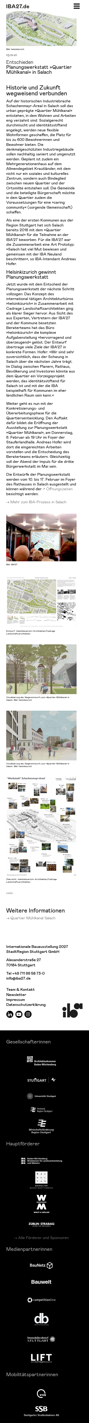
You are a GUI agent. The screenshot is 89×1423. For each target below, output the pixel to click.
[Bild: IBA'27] (41, 537)
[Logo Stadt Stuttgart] (41, 1079)
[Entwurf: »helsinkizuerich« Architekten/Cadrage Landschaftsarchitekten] (41, 601)
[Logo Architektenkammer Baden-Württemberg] (41, 1061)
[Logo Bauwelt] (41, 1282)
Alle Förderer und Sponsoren (43, 1237)
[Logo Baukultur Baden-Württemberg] (41, 1180)
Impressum (15, 1000)
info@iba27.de (18, 978)
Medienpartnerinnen (29, 1249)
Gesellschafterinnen (28, 1041)
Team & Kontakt (20, 990)
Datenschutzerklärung (26, 1005)
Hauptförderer (23, 1143)
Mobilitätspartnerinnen (32, 1374)
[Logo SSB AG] (41, 1411)
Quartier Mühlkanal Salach (32, 917)
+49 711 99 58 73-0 (28, 973)
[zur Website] (41, 1110)
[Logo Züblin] (41, 1224)
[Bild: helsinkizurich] (41, 27)
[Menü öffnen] (77, 5)
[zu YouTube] (19, 1014)
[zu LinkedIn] (9, 1014)
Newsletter (16, 995)
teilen (9, 893)
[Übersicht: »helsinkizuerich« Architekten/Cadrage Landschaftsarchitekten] (41, 826)
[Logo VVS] (41, 1393)
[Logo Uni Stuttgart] (41, 1096)
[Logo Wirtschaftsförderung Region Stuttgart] (41, 1127)
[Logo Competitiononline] (41, 1300)
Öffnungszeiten (59, 488)
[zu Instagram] (28, 1014)
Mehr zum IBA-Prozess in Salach (38, 501)
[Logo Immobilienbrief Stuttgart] (41, 1339)
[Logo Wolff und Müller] (41, 1204)
